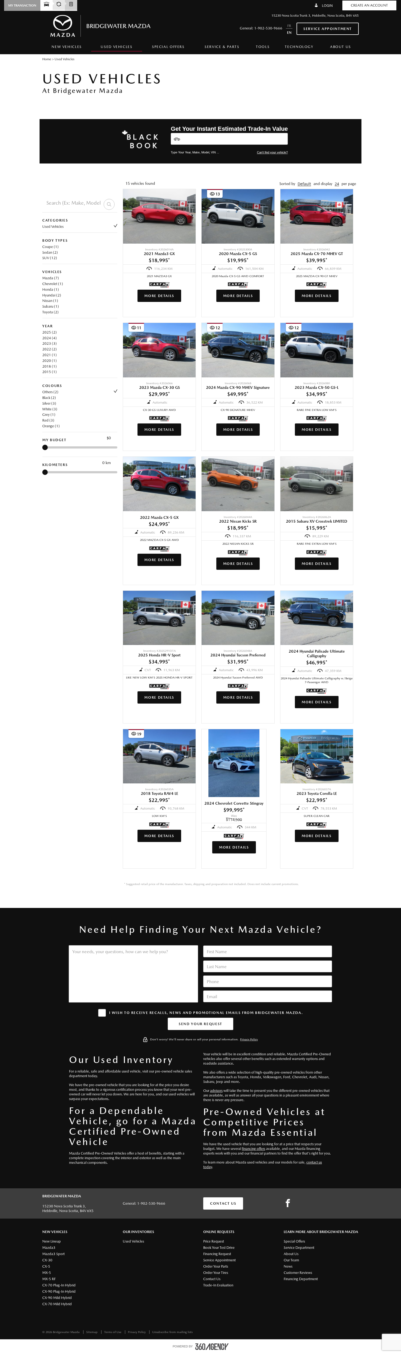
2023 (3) (49, 343)
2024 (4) (49, 338)
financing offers (253, 1149)
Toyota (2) (50, 312)
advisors (216, 1091)
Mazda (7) (50, 278)
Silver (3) (49, 403)
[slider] (45, 447)
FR (289, 26)
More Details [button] (159, 296)
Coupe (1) (50, 247)
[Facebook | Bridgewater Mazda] (288, 1203)
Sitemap (92, 1332)
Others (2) (50, 392)
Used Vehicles (53, 227)
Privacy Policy (249, 1039)
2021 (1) (49, 355)
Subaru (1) (50, 306)
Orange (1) (51, 426)
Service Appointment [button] (327, 29)
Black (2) (49, 398)
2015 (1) (49, 372)
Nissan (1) (50, 301)
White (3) (49, 409)
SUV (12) (49, 258)
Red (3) (48, 420)
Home (46, 59)
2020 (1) (49, 361)
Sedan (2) (50, 252)
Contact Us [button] (223, 1203)
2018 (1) (49, 366)
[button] (22, 5)
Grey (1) (48, 415)
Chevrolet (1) (52, 284)
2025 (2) (49, 332)
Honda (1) (50, 289)
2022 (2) (49, 349)
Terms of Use (113, 1332)
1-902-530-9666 (268, 28)
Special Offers (168, 47)
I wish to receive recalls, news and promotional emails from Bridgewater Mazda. (206, 1013)
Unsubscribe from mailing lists (172, 1332)
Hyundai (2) (51, 295)
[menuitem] (66, 48)
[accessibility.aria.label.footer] (212, 1346)
